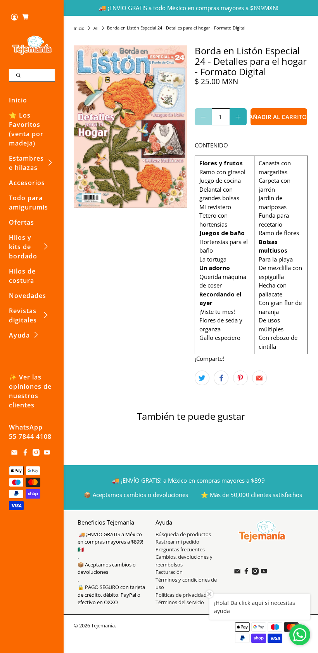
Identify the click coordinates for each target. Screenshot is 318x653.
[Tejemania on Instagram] (36, 453)
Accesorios (27, 182)
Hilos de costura (22, 276)
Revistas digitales (23, 315)
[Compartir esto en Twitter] (202, 378)
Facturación (169, 571)
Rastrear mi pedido (177, 541)
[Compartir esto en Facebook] (221, 378)
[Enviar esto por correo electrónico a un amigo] (259, 378)
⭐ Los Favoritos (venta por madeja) (26, 129)
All (96, 28)
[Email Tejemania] (14, 453)
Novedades (27, 295)
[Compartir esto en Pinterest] (240, 378)
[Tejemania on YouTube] (46, 453)
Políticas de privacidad (181, 594)
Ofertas (21, 222)
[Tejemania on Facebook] (25, 453)
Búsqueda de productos (183, 534)
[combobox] (32, 75)
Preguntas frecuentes (180, 549)
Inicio (18, 100)
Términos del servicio (180, 602)
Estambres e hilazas (26, 163)
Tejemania (103, 625)
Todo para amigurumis (28, 202)
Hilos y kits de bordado (23, 246)
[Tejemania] (32, 45)
